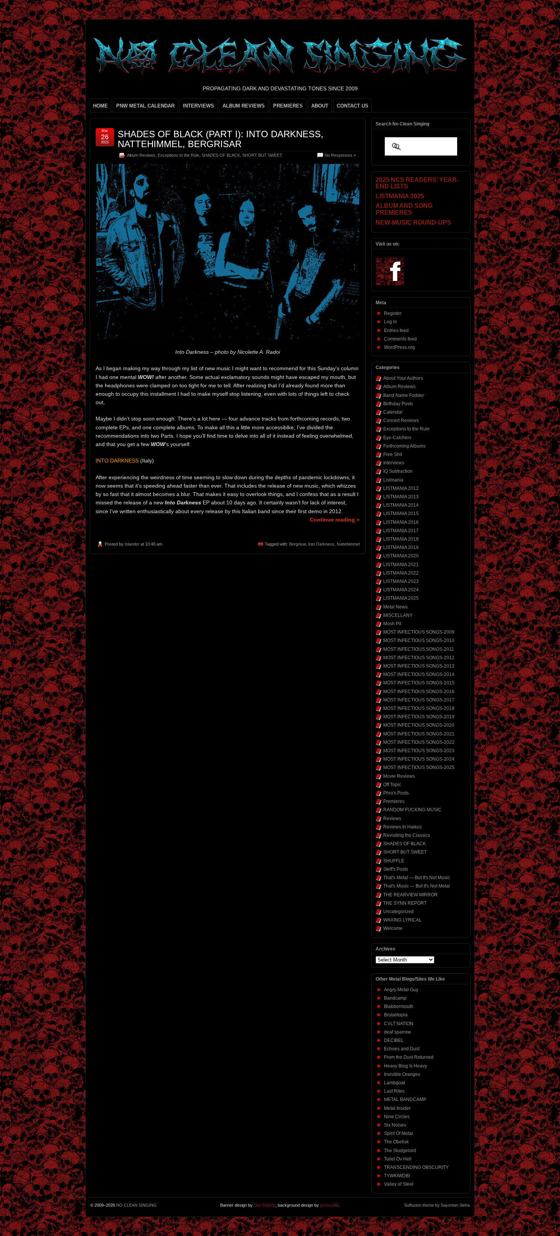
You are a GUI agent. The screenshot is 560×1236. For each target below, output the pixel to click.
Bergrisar (297, 544)
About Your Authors (403, 378)
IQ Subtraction (398, 471)
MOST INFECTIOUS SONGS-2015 (418, 682)
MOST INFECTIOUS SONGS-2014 (418, 674)
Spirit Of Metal (398, 1133)
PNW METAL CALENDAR (145, 106)
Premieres (394, 801)
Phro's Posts (396, 793)
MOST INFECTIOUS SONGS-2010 (418, 640)
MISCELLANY (398, 615)
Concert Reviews (401, 420)
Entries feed (396, 330)
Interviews (393, 463)
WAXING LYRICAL (402, 920)
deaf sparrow (397, 1032)
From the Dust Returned (409, 1057)
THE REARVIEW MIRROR (410, 894)
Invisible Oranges (402, 1074)
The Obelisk (396, 1142)
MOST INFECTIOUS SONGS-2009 (418, 632)
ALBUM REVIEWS (243, 106)
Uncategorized (398, 911)
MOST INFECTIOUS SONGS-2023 (418, 750)
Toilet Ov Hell (397, 1159)
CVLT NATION (398, 1023)
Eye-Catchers (397, 437)
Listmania (393, 480)
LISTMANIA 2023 (401, 581)
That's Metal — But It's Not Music (416, 877)
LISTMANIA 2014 (401, 505)
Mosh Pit (392, 623)
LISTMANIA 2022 (401, 573)
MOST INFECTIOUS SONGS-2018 (418, 708)
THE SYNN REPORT (405, 903)
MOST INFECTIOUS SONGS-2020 (418, 725)
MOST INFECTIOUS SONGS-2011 (418, 649)
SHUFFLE (393, 861)
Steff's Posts (395, 869)
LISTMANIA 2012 (401, 488)
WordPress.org (399, 347)
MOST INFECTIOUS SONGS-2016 (418, 691)
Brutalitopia (396, 1015)
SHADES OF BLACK (221, 155)
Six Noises (395, 1125)
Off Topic (392, 784)
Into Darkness (321, 544)
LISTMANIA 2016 (401, 522)
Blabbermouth (398, 1006)
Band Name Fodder (403, 395)
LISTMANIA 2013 (401, 496)
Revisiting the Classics (406, 835)
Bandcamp (395, 998)
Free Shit (392, 454)
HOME (100, 106)
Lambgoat (394, 1082)
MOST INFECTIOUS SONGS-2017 (418, 700)
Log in (390, 321)
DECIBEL (394, 1040)
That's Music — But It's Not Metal (416, 886)
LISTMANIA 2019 (401, 547)
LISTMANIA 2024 (401, 589)
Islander (132, 544)
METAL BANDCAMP (405, 1099)
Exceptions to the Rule (178, 155)
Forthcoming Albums (404, 446)
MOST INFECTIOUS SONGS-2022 (418, 742)
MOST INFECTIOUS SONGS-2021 (418, 734)
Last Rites (394, 1091)
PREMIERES (288, 106)
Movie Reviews (399, 776)
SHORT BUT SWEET (262, 155)
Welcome (393, 928)
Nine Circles (397, 1116)
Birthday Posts (398, 403)
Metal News (395, 607)
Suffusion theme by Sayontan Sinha (437, 1205)
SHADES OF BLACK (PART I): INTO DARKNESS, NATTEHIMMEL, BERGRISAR (220, 139)
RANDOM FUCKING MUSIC (412, 809)
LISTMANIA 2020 (401, 556)
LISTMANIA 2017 (401, 530)
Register (393, 313)
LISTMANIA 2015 (401, 513)
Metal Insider (397, 1108)
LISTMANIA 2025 (401, 598)
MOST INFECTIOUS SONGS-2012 (418, 657)
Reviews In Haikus (402, 827)
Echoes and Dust (401, 1048)
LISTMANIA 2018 (401, 539)
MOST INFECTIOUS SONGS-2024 (418, 759)
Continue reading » (335, 520)
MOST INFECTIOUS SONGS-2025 (418, 767)
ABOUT (319, 106)
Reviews (392, 818)
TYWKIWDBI (397, 1175)
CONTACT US (352, 106)
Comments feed (400, 339)
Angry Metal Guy (401, 989)
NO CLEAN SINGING (136, 1205)
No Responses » (340, 155)
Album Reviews (141, 155)
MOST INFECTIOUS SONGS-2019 (418, 716)
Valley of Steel (398, 1184)
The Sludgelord (400, 1150)
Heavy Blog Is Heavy (405, 1066)
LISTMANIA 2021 (401, 564)
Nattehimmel (348, 544)
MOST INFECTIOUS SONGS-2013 (418, 666)
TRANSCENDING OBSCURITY (416, 1167)
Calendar (393, 412)
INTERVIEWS (198, 106)
